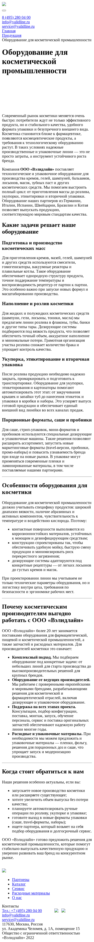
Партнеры (20, 879)
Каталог (19, 884)
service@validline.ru (18, 26)
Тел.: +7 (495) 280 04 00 (22, 910)
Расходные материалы (31, 893)
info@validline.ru (16, 22)
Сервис (18, 888)
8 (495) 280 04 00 (16, 17)
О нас (17, 897)
